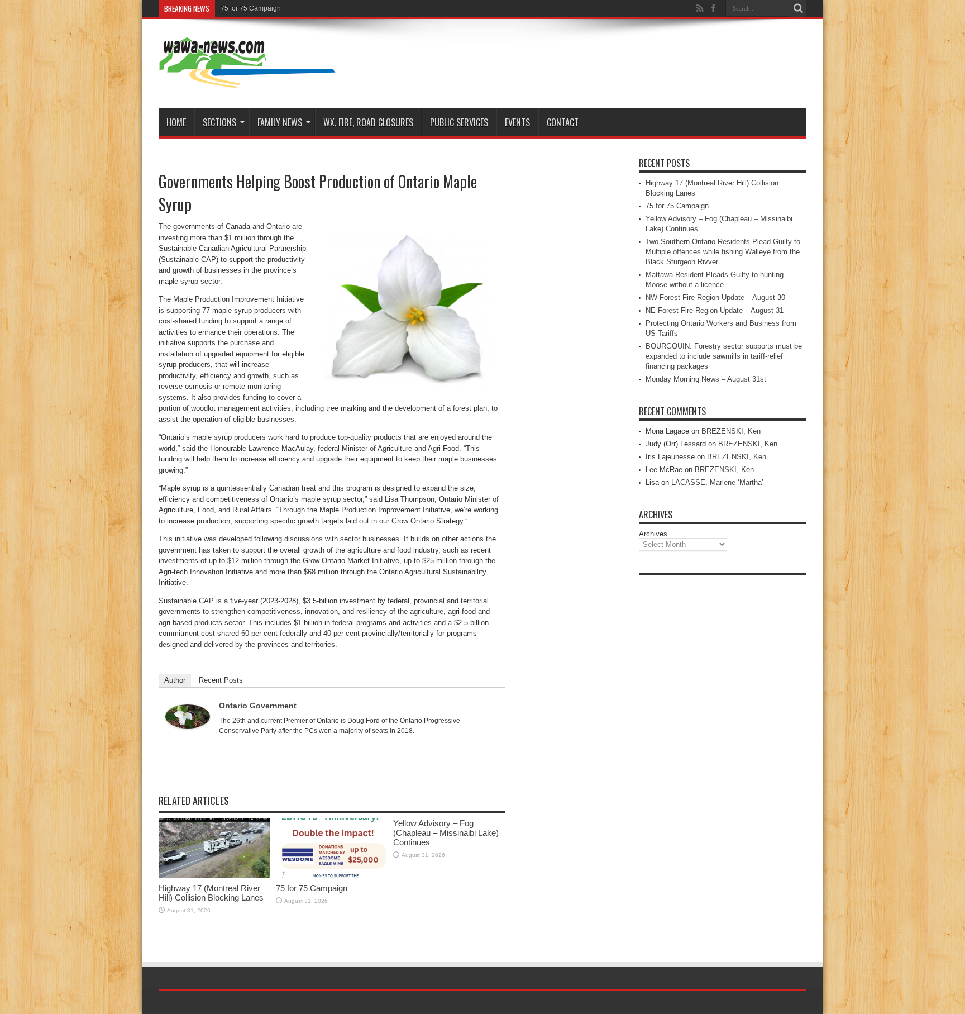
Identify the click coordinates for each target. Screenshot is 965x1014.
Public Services (459, 122)
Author (174, 680)
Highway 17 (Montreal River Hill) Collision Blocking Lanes (211, 892)
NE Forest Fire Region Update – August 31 (715, 310)
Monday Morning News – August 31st (706, 379)
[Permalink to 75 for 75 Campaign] (332, 875)
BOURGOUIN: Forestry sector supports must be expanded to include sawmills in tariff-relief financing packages (724, 356)
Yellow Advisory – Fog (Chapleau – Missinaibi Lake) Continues (446, 832)
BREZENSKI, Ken (731, 431)
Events (517, 122)
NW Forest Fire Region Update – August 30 (715, 297)
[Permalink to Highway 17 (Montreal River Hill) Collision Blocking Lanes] (214, 875)
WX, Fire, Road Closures (368, 122)
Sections (219, 122)
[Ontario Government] (187, 726)
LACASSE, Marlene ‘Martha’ (717, 482)
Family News (279, 122)
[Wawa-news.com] (247, 80)
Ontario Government (258, 705)
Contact (563, 122)
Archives (653, 534)
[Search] (798, 8)
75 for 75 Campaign (251, 8)
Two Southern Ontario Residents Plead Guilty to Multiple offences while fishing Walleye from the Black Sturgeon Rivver (723, 251)
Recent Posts (221, 680)
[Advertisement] (722, 748)
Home (176, 122)
